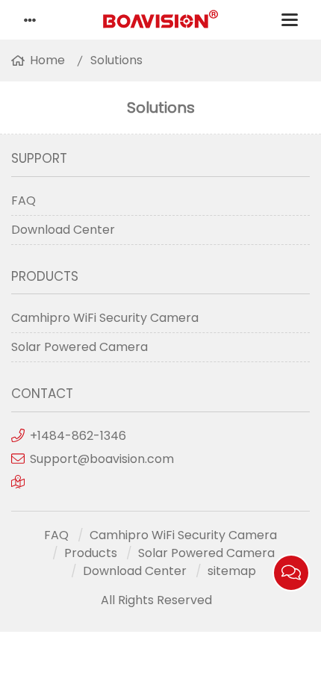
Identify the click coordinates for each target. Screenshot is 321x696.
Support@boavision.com (102, 458)
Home (47, 60)
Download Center (63, 229)
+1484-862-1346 (78, 435)
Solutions (116, 60)
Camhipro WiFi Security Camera (105, 317)
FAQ (23, 200)
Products (90, 553)
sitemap (232, 571)
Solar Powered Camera (79, 346)
